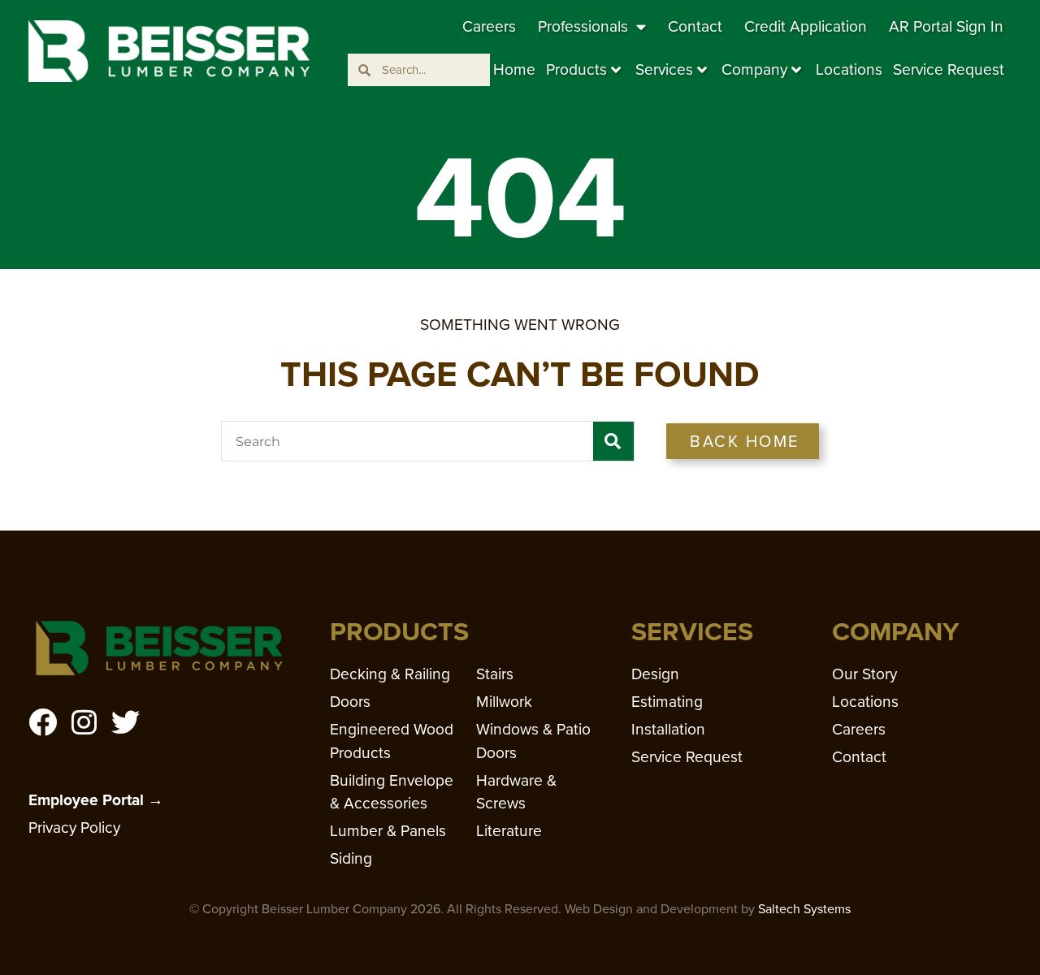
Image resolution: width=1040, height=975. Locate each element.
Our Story (864, 674)
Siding (351, 858)
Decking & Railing (390, 674)
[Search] (613, 441)
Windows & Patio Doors (533, 741)
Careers (489, 26)
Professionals (583, 26)
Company (754, 69)
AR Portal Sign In (946, 26)
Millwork (504, 701)
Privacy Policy (74, 827)
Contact (695, 26)
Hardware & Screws (516, 792)
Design (655, 674)
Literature (509, 831)
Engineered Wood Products (391, 741)
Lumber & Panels (388, 831)
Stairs (495, 674)
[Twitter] (125, 722)
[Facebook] (42, 722)
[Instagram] (84, 722)
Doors (350, 701)
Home (514, 69)
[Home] (169, 51)
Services (664, 69)
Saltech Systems (804, 908)
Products (576, 69)
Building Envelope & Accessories (391, 792)
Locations (849, 69)
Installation (668, 729)
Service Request (948, 69)
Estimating (667, 701)
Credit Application (805, 26)
